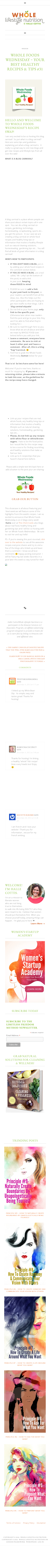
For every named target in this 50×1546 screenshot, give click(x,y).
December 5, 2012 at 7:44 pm (28, 752)
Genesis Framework (15, 1542)
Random (25, 48)
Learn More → (38, 923)
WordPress (31, 1542)
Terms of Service (13, 1523)
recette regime (25, 815)
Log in (41, 1542)
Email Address (13, 1035)
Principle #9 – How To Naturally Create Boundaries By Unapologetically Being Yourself (25, 1215)
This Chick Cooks (26, 523)
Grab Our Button (25, 499)
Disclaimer (41, 1523)
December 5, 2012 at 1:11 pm (28, 684)
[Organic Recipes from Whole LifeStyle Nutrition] (25, 494)
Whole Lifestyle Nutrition (25, 17)
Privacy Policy (28, 1523)
